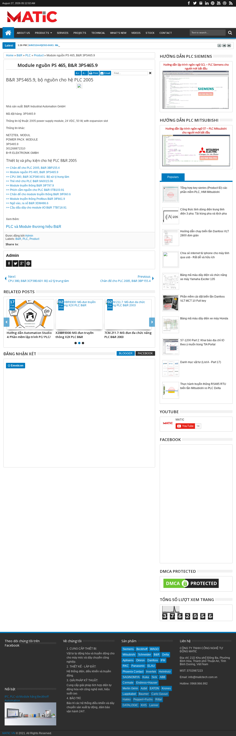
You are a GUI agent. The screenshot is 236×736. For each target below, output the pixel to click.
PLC (25, 239)
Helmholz (165, 671)
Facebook (189, 3)
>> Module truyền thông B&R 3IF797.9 (30, 185)
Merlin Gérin (130, 688)
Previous (152, 322)
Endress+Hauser (146, 682)
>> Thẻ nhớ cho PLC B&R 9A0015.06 (29, 181)
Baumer (144, 694)
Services (62, 32)
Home (8, 33)
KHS (144, 705)
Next (6, 322)
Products (42, 32)
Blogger (126, 353)
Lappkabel (129, 694)
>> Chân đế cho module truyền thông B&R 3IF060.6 (38, 194)
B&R (18, 239)
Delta (165, 654)
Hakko (127, 699)
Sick (154, 677)
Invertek (151, 671)
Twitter (195, 3)
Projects (80, 32)
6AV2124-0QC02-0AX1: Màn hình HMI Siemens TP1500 (59, 45)
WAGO (154, 649)
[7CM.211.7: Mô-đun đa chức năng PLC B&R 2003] (52, 314)
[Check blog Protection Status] (191, 588)
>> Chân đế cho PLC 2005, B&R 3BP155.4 (33, 167)
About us (23, 32)
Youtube (219, 3)
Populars (173, 177)
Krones (166, 688)
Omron (140, 660)
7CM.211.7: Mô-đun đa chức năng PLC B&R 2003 (52, 335)
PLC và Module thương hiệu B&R (33, 227)
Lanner (153, 705)
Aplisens (128, 660)
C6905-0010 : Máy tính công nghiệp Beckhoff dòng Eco (145, 335)
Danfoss (153, 660)
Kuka (145, 677)
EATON (154, 688)
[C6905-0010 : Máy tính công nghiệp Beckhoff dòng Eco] (150, 314)
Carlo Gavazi (159, 694)
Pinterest (213, 3)
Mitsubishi (129, 654)
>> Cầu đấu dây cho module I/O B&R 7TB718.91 (36, 207)
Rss (231, 3)
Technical (98, 32)
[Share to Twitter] (37, 326)
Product (34, 239)
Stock (150, 32)
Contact (165, 32)
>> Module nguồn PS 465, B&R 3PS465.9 (32, 172)
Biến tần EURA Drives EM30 (97, 333)
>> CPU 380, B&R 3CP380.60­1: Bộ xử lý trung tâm (37, 176)
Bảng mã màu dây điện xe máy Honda (204, 318)
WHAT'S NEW (118, 32)
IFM (163, 660)
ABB (162, 677)
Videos (136, 32)
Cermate (128, 682)
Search (230, 32)
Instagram (201, 3)
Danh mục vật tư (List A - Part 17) (200, 362)
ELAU (151, 665)
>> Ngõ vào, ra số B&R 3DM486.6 (27, 203)
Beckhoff (141, 649)
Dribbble (225, 3)
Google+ (22, 263)
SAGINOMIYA (131, 677)
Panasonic (138, 665)
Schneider (144, 654)
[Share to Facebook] (32, 326)
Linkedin (207, 3)
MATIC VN (8, 733)
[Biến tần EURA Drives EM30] (101, 314)
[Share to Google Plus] (42, 326)
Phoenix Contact (133, 671)
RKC (126, 665)
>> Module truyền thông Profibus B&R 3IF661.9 (35, 198)
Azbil (144, 688)
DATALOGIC (130, 705)
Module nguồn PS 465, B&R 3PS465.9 (57, 65)
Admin (29, 235)
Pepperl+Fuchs (143, 699)
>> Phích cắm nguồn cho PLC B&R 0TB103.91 (35, 190)
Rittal (158, 699)
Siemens (128, 649)
